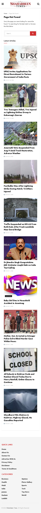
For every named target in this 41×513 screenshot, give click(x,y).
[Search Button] (38, 4)
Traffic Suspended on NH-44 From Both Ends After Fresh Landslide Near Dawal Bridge (20, 227)
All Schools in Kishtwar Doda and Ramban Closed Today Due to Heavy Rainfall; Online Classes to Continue (19, 378)
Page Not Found (13, 13)
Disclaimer (6, 465)
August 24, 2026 (9, 80)
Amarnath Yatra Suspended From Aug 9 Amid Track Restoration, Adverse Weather (19, 150)
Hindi (4, 485)
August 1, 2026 (9, 344)
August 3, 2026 (9, 233)
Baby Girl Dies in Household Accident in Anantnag (17, 302)
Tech (23, 489)
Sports (24, 485)
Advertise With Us (9, 459)
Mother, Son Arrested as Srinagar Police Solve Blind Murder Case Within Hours (19, 339)
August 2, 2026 (9, 306)
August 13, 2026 (9, 118)
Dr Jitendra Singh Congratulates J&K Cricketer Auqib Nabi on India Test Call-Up (20, 265)
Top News (9, 181)
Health (4, 482)
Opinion (25, 479)
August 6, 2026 (9, 194)
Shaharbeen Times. (12, 508)
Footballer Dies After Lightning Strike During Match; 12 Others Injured (18, 189)
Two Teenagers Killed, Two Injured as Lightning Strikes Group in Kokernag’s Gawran (20, 112)
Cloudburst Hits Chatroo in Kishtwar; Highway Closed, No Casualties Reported (18, 418)
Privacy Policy (7, 462)
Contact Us (6, 456)
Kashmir (8, 67)
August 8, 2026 (9, 156)
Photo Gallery (27, 482)
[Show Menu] (3, 4)
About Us (5, 452)
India (3, 489)
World (24, 495)
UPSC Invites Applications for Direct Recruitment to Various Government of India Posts (17, 74)
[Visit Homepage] (20, 4)
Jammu (8, 370)
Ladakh (4, 498)
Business (5, 479)
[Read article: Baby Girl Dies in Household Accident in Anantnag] (20, 286)
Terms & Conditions (9, 469)
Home (5, 13)
